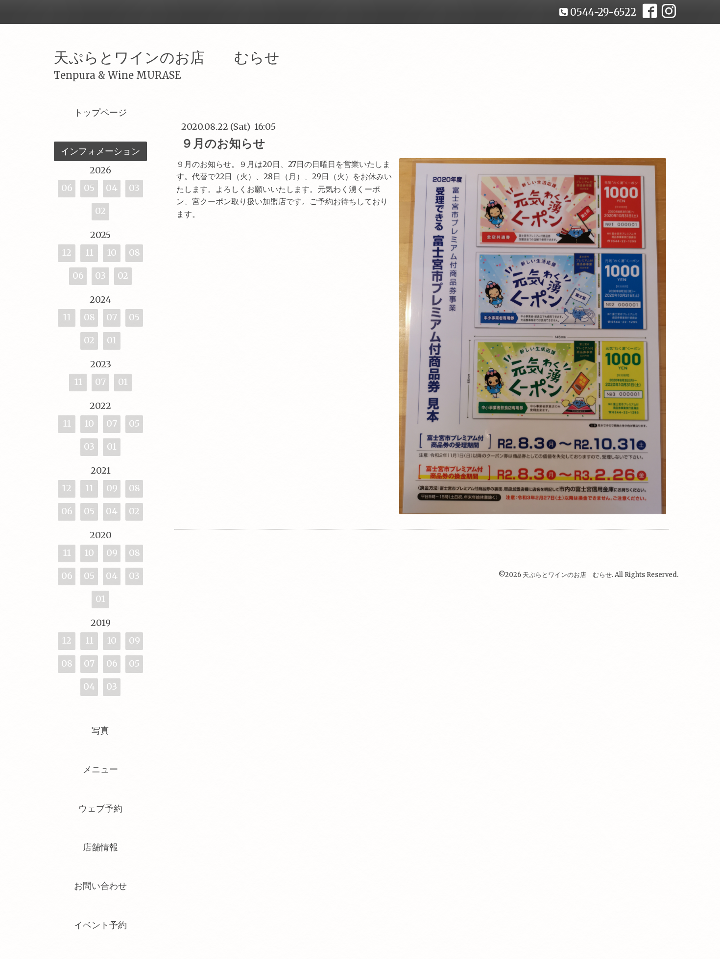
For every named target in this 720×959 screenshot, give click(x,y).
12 (67, 252)
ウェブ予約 (100, 808)
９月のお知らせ (223, 143)
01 (112, 340)
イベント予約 (100, 925)
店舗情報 (100, 847)
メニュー (100, 769)
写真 (100, 730)
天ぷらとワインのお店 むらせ (167, 57)
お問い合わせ (100, 885)
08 (134, 252)
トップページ (100, 112)
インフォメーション (100, 151)
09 (112, 488)
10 (112, 252)
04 (112, 187)
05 (89, 187)
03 (134, 187)
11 (89, 252)
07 (111, 317)
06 (66, 187)
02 (100, 210)
